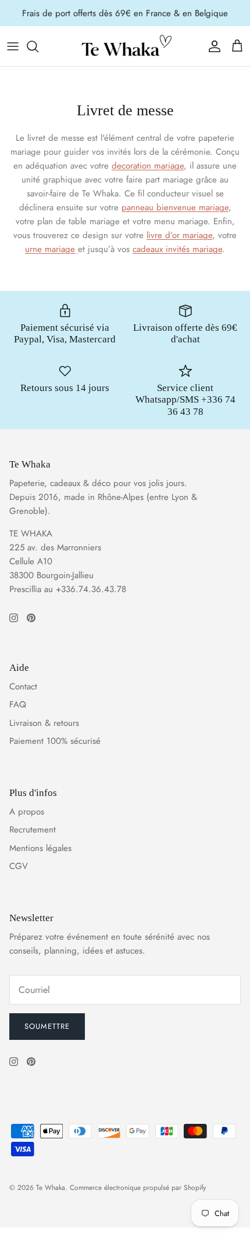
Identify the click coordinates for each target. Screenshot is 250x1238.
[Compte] (211, 46)
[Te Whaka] (125, 46)
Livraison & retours (44, 723)
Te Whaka (50, 1187)
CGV (18, 866)
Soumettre (47, 1026)
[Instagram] (13, 617)
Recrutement (32, 829)
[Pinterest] (31, 617)
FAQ (17, 704)
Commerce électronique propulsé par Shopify (138, 1187)
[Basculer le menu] (13, 46)
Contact (23, 686)
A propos (26, 811)
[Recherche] (38, 46)
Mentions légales (40, 848)
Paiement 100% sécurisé (55, 741)
